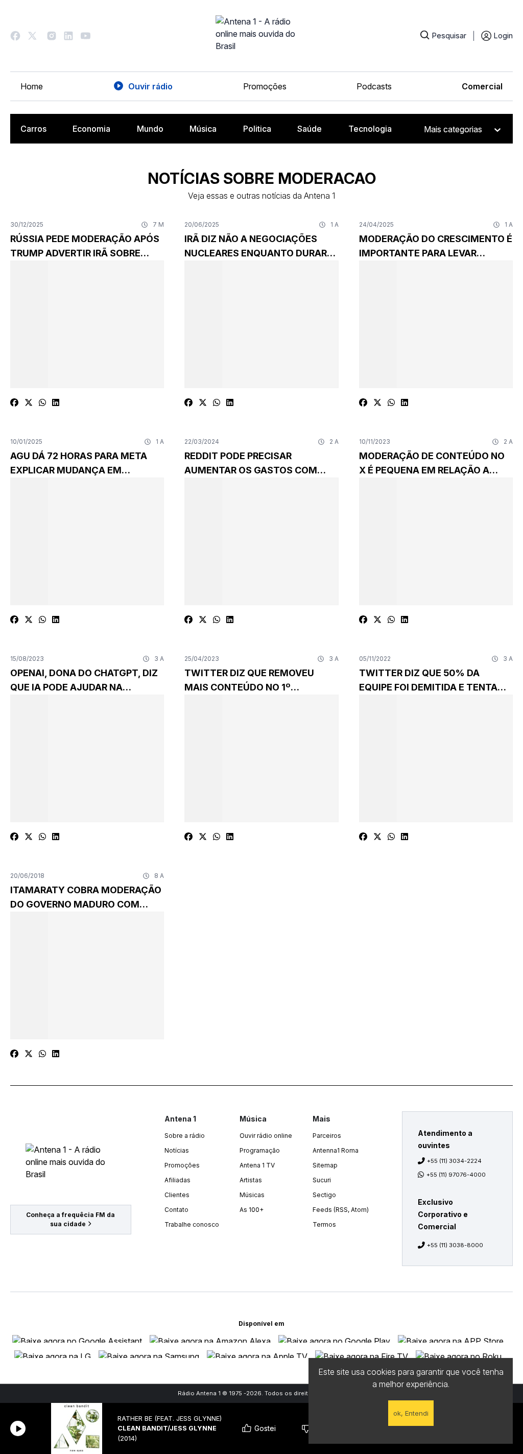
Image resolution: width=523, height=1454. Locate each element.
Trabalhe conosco (191, 1224)
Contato (176, 1209)
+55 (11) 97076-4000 (456, 1174)
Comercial (482, 86)
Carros (33, 129)
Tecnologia (370, 129)
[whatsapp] (42, 402)
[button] (15, 36)
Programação (260, 1150)
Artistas (251, 1180)
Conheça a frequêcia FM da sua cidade (70, 1219)
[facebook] (14, 402)
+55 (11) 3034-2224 (454, 1160)
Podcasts (374, 86)
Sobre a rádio (184, 1135)
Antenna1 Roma (336, 1150)
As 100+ (252, 1209)
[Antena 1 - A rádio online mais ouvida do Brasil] (261, 35)
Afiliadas (177, 1180)
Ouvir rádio (150, 86)
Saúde (309, 129)
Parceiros (327, 1135)
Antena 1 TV (257, 1165)
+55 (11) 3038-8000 (455, 1245)
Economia (91, 129)
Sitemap (325, 1165)
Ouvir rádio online (266, 1135)
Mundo (150, 129)
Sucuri (322, 1180)
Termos (324, 1224)
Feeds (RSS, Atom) (341, 1209)
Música (203, 129)
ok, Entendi (411, 1413)
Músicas (252, 1195)
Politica (257, 129)
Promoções (265, 86)
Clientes (176, 1195)
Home (31, 86)
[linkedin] (55, 402)
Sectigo (324, 1195)
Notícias (176, 1150)
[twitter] (29, 402)
